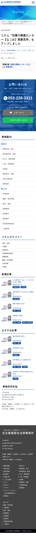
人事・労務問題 (8, 164)
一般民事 (6, 228)
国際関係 (5, 257)
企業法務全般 (7, 179)
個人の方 (5, 502)
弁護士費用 (6, 471)
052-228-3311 (20, 98)
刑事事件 (6, 219)
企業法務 (5, 263)
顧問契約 (6, 184)
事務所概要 (6, 466)
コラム (5, 482)
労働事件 (6, 214)
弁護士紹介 (6, 468)
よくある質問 (7, 479)
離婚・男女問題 (8, 199)
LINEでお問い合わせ (19, 120)
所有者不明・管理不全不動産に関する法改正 (22, 372)
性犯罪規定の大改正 (18, 348)
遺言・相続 (7, 204)
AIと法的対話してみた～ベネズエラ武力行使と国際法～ (22, 281)
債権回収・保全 (8, 149)
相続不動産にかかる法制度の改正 (21, 360)
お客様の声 (6, 477)
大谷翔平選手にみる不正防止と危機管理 (22, 293)
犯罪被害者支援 (8, 224)
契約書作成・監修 (9, 154)
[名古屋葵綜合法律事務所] (11, 2)
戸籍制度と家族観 (17, 315)
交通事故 (6, 194)
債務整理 (6, 209)
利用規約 (5, 496)
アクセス (5, 487)
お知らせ (10, 21)
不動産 (5, 169)
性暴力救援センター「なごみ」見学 (19, 50)
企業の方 (21, 466)
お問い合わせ (19, 112)
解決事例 (5, 474)
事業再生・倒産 (8, 174)
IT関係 (4, 267)
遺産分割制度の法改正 (18, 303)
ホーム (4, 21)
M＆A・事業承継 (9, 159)
